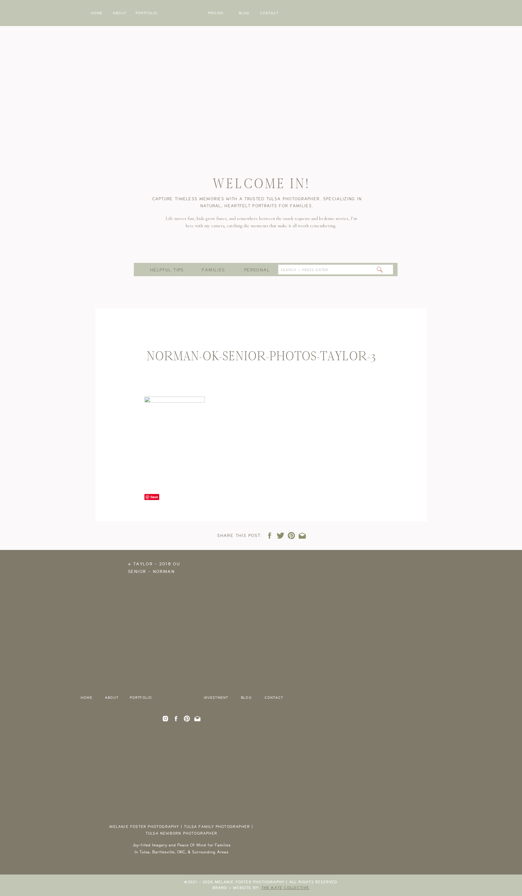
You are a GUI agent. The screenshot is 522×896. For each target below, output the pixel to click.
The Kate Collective (286, 888)
